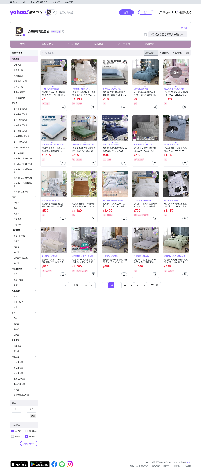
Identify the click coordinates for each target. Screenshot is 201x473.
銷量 (187, 52)
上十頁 (74, 285)
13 (105, 285)
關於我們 (145, 465)
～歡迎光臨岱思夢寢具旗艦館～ (166, 34)
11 (92, 285)
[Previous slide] (42, 72)
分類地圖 (187, 465)
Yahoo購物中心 (26, 12)
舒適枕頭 (149, 44)
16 (124, 285)
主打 (22, 44)
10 (85, 285)
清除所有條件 (29, 443)
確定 (33, 416)
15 (118, 285)
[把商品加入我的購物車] (63, 107)
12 (98, 285)
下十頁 (154, 285)
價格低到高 (164, 52)
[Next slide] (65, 72)
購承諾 (184, 27)
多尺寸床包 (124, 44)
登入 (146, 12)
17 (130, 285)
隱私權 (177, 465)
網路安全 (167, 465)
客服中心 (134, 465)
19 (143, 285)
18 (137, 285)
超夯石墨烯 (73, 44)
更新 (189, 462)
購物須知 (156, 465)
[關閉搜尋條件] (53, 12)
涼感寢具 (98, 44)
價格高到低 (177, 52)
